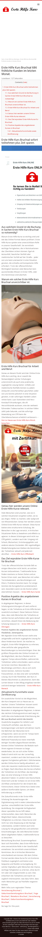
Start (2, 59)
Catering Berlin (11, 928)
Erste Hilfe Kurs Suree (31, 592)
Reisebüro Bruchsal (19, 896)
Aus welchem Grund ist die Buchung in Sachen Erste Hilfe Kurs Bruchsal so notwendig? (22, 96)
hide (25, 82)
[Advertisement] (21, 35)
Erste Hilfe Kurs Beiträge (12, 59)
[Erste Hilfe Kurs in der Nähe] (21, 9)
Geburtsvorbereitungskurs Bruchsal (16, 893)
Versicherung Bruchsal (10, 890)
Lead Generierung (22, 928)
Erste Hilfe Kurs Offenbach (22, 554)
